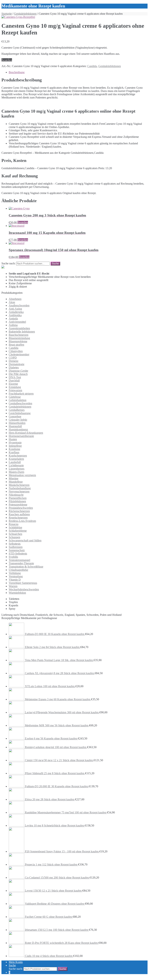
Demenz (13, 360)
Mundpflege (16, 481)
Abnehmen (15, 298)
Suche (12, 965)
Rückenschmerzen (19, 511)
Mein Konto (16, 962)
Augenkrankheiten (19, 328)
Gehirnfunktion (17, 400)
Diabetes (14, 367)
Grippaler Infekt (18, 419)
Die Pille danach (18, 374)
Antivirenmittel (17, 321)
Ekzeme (13, 383)
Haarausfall (15, 426)
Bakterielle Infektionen (22, 331)
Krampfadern (16, 458)
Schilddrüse (15, 527)
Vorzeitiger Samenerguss (23, 582)
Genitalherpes (17, 409)
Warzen (13, 586)
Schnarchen (15, 533)
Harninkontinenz (18, 429)
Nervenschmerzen (19, 491)
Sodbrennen (16, 547)
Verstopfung (16, 576)
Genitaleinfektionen (25, 13)
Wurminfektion (17, 592)
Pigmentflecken (18, 498)
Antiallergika (16, 312)
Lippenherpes (16, 468)
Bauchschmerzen (18, 334)
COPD (13, 357)
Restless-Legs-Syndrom (22, 520)
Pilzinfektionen (17, 501)
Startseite (6, 13)
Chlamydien (16, 351)
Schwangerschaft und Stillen (25, 540)
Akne (12, 302)
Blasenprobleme (18, 341)
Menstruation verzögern (22, 475)
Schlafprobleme (18, 530)
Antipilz (13, 318)
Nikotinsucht (16, 494)
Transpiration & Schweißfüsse (26, 566)
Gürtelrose (15, 396)
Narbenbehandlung (20, 488)
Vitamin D (15, 579)
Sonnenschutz (17, 550)
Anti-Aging (15, 308)
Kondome (14, 449)
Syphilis (13, 556)
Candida (92, 66)
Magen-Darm (16, 471)
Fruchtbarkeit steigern (21, 393)
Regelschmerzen (18, 517)
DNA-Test (15, 377)
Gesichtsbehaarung (20, 413)
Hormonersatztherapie (21, 436)
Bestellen (6, 59)
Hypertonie (15, 442)
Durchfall (14, 380)
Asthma (13, 325)
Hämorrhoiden (17, 422)
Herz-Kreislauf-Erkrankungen (26, 432)
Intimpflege (15, 445)
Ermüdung (15, 387)
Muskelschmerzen (19, 485)
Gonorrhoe (15, 416)
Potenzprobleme (18, 504)
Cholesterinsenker (19, 354)
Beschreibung (17, 72)
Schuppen (14, 537)
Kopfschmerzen (18, 455)
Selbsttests (15, 543)
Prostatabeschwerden (21, 507)
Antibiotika (15, 315)
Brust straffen (16, 344)
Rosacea (13, 524)
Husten (13, 439)
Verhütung (15, 573)
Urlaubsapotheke (18, 569)
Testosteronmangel (19, 560)
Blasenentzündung (19, 338)
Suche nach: (8, 263)
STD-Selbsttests (18, 553)
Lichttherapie (16, 465)
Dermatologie (16, 364)
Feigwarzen (15, 390)
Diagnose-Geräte (18, 370)
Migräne (13, 478)
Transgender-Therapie (21, 563)
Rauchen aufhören (19, 514)
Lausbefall (15, 462)
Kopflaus (14, 452)
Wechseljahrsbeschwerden (24, 589)
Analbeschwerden (19, 305)
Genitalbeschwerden (20, 403)
